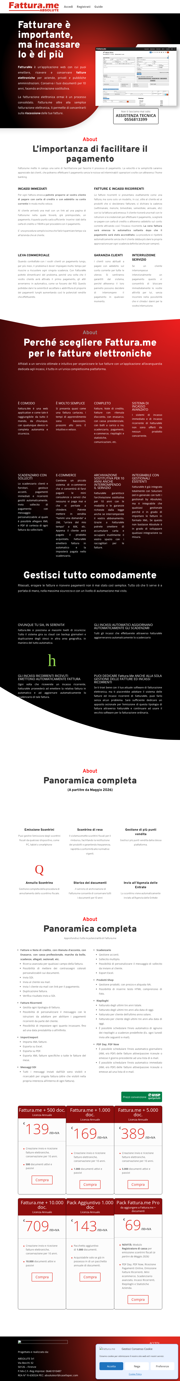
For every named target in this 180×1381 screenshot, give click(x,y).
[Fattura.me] (135, 105)
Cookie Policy (135, 1374)
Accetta (111, 1366)
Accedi (68, 7)
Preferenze (162, 1366)
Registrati (84, 7)
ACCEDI (154, 1343)
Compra (42, 1180)
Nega (137, 1366)
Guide (98, 7)
